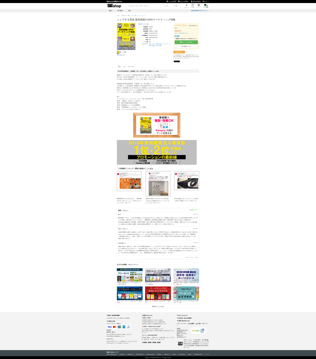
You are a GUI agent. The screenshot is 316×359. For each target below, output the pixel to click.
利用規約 (178, 328)
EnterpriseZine (140, 354)
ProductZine (182, 354)
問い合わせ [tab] (131, 66)
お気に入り (187, 7)
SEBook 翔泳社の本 (112, 354)
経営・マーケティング (165, 44)
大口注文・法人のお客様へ (185, 318)
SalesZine (166, 354)
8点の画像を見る (121, 55)
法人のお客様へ (184, 1)
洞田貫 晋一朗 (142, 24)
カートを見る (205, 6)
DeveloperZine (198, 354)
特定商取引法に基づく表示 (182, 330)
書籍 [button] (110, 10)
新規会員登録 (196, 1)
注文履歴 (192, 7)
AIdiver (190, 354)
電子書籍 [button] (119, 10)
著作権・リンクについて (182, 333)
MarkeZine (130, 354)
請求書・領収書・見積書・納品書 (151, 342)
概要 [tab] (119, 66)
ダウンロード (198, 7)
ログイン (206, 1)
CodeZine (122, 354)
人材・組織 (158, 45)
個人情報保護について (181, 331)
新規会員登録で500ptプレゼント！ (200, 10)
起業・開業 (152, 45)
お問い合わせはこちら (184, 320)
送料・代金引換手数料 (114, 315)
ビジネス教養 (155, 44)
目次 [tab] (124, 66)
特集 (129, 10)
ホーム (118, 15)
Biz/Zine (159, 354)
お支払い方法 (111, 321)
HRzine (174, 354)
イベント (207, 354)
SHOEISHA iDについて (181, 336)
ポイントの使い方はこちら (181, 33)
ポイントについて (182, 315)
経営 (150, 44)
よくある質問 (172, 1)
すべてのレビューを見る (192, 257)
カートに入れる (187, 42)
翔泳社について (180, 335)
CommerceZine (150, 354)
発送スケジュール (147, 315)
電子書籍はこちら (186, 46)
